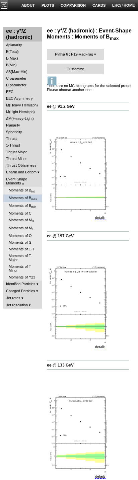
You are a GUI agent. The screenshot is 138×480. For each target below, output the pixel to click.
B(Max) (12, 58)
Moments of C (20, 213)
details (100, 218)
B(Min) (11, 65)
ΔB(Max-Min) (16, 72)
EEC (9, 92)
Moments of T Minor (20, 268)
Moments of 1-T (21, 249)
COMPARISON (73, 5)
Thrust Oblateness (21, 165)
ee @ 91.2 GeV (61, 106)
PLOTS (48, 5)
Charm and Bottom (21, 172)
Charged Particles (20, 291)
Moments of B (22, 190)
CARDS (99, 5)
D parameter (16, 85)
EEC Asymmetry (19, 98)
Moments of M (21, 220)
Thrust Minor (16, 159)
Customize (75, 69)
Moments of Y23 (22, 277)
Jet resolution (17, 305)
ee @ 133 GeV (60, 365)
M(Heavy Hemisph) (22, 105)
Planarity (13, 125)
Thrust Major (16, 152)
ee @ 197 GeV (60, 236)
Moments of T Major (20, 258)
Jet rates (13, 298)
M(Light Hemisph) (20, 112)
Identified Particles (21, 284)
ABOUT (28, 5)
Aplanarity (14, 45)
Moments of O (20, 236)
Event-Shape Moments (16, 181)
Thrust (11, 139)
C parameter (16, 78)
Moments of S (20, 242)
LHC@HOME (123, 5)
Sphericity (14, 132)
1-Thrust (13, 145)
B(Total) (12, 52)
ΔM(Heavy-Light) (20, 118)
